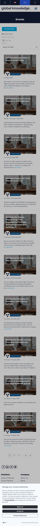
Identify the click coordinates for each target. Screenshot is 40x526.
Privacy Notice (9, 500)
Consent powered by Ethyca (28, 522)
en (5, 522)
